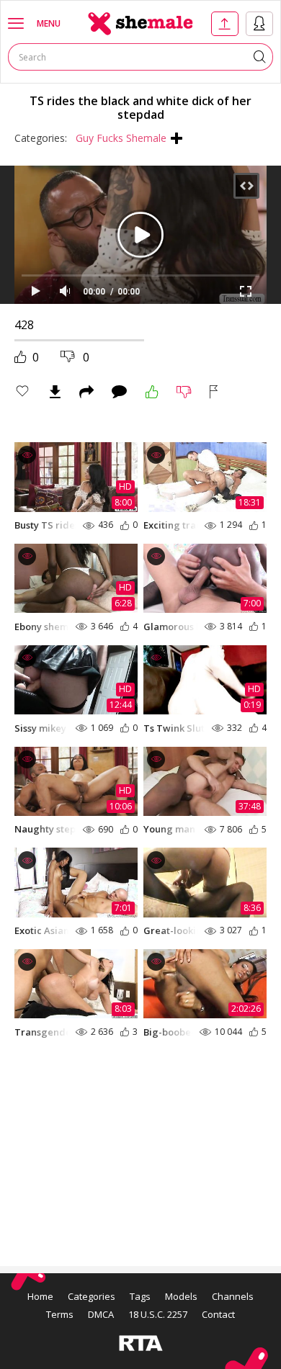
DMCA (101, 1314)
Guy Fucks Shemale (121, 138)
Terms (59, 1314)
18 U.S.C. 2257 (157, 1314)
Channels (233, 1296)
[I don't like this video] (184, 391)
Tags (140, 1296)
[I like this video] (152, 391)
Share (86, 391)
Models (181, 1296)
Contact (218, 1314)
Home (40, 1296)
